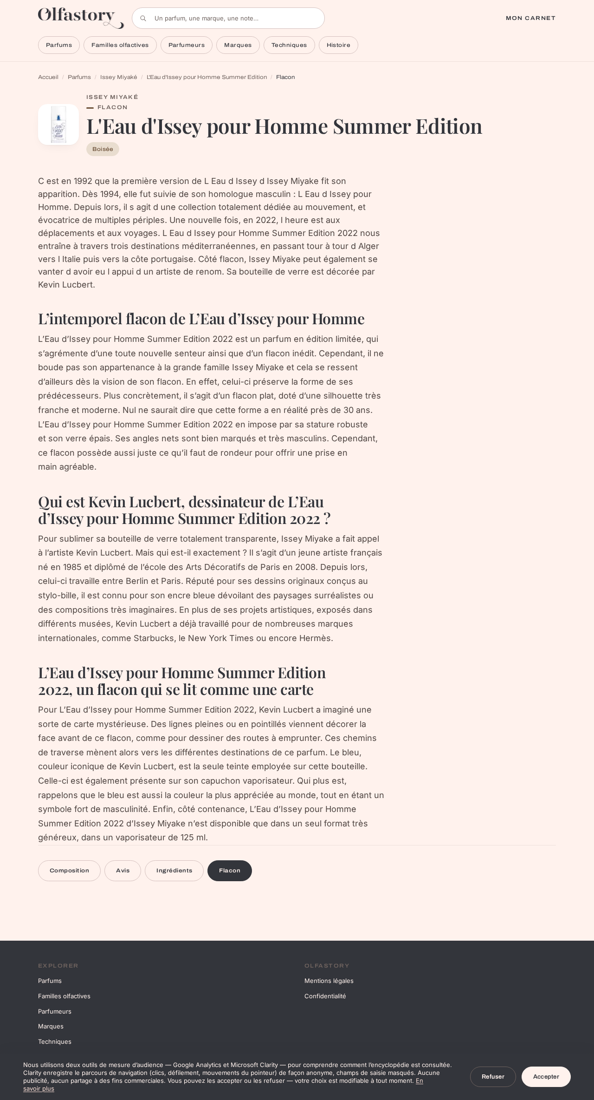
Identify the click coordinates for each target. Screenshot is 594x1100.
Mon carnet (531, 18)
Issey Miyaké (118, 77)
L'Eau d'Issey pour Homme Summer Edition (207, 77)
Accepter (546, 1077)
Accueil (48, 77)
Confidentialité (325, 996)
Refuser (493, 1077)
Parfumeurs (186, 45)
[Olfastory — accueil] (81, 17)
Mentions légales (329, 980)
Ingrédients (174, 870)
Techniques (289, 45)
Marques (238, 45)
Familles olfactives (119, 45)
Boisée (102, 149)
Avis (122, 870)
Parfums (59, 45)
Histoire (339, 45)
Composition (69, 870)
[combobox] (228, 18)
